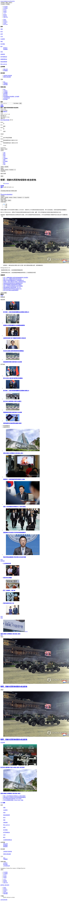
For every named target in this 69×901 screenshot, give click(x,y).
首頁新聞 (3, 742)
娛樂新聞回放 (4, 59)
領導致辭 (5, 93)
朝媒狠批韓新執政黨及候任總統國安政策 (13, 283)
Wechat (4, 20)
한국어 (4, 875)
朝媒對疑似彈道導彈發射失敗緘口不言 (12, 288)
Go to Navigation (11, 1)
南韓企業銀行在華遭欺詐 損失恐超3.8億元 (10, 633)
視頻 (2, 51)
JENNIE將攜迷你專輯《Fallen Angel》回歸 (13, 800)
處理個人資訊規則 (5, 885)
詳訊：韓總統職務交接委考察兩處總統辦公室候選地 (15, 277)
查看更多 (5, 111)
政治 (2, 31)
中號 (6, 205)
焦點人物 (5, 69)
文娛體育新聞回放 (7, 839)
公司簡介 (5, 90)
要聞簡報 (5, 846)
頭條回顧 (3, 54)
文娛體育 (3, 39)
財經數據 (5, 70)
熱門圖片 (3, 561)
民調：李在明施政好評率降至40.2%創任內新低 (14, 795)
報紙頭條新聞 (4, 61)
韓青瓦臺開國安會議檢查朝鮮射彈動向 (12, 284)
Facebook (5, 21)
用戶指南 (5, 99)
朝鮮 (2, 41)
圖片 (2, 46)
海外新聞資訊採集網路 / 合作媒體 (11, 96)
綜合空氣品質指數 (5, 120)
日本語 (4, 877)
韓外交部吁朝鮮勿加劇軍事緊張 (10, 290)
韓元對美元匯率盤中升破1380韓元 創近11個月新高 (13, 767)
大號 (6, 207)
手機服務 (5, 83)
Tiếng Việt (5, 882)
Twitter (4, 23)
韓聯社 (2, 106)
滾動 (2, 29)
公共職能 (5, 92)
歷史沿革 (5, 95)
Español (5, 880)
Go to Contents (4, 1)
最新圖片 (5, 47)
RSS (4, 81)
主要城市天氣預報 (7, 75)
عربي (4, 879)
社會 (2, 36)
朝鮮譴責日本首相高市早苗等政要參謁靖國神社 (14, 797)
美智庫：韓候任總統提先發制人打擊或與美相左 (14, 281)
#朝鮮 (2, 104)
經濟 (2, 34)
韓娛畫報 (5, 49)
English (4, 876)
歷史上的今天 (4, 64)
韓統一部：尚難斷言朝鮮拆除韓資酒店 (12, 279)
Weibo (4, 19)
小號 (6, 204)
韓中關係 (3, 44)
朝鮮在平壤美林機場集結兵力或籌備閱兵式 (13, 280)
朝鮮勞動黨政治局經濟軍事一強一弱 (11, 287)
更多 (2, 559)
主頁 (2, 802)
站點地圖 (5, 84)
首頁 (4, 89)
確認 (2, 176)
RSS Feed (5, 24)
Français (5, 881)
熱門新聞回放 (4, 56)
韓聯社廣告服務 (7, 76)
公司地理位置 (6, 97)
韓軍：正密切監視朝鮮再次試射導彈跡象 (13, 286)
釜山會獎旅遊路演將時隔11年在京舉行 (12, 798)
